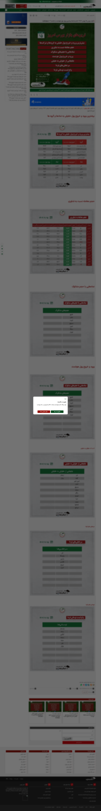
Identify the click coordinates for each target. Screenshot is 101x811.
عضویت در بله (57, 412)
